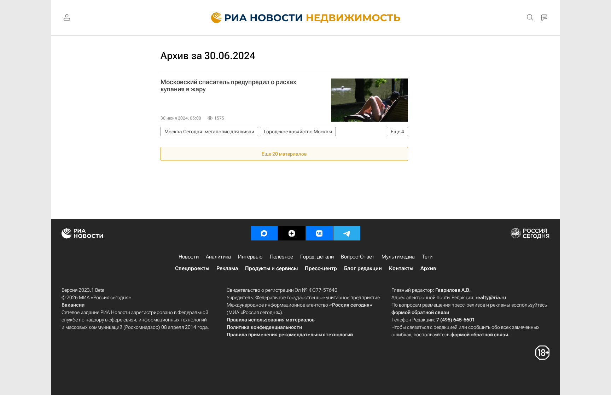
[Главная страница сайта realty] (305, 17)
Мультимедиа (398, 257)
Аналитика (218, 257)
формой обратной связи (420, 312)
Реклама (227, 268)
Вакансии (73, 305)
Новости (189, 257)
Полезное (281, 257)
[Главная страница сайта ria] (252, 17)
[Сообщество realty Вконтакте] (319, 233)
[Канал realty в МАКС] (264, 233)
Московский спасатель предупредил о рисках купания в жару (228, 86)
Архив (428, 268)
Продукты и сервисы (271, 268)
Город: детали (317, 257)
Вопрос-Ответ (357, 257)
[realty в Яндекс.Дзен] (291, 233)
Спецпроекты (192, 268)
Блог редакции (363, 268)
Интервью (250, 257)
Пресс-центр (321, 268)
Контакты (401, 268)
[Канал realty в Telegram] (346, 233)
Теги (427, 257)
